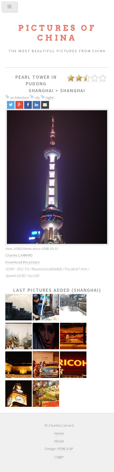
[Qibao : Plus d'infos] (73, 319)
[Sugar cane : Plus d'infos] (46, 319)
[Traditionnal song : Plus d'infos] (18, 348)
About (59, 441)
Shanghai (41, 91)
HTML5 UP (65, 448)
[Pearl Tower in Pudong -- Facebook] (28, 105)
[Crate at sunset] (57, 177)
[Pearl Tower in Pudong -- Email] (45, 105)
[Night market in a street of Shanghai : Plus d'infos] (46, 405)
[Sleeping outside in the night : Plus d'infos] (73, 348)
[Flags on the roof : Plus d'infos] (18, 376)
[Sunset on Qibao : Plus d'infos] (18, 319)
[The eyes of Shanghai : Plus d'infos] (46, 348)
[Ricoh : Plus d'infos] (73, 376)
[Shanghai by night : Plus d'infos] (46, 376)
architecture (19, 97)
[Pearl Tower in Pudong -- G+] (19, 105)
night (49, 97)
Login (59, 456)
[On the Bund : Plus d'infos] (18, 405)
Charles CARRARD (19, 255)
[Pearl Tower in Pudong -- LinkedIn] (36, 105)
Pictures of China (57, 32)
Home (59, 433)
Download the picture (22, 262)
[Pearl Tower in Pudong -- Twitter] (11, 105)
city (37, 97)
